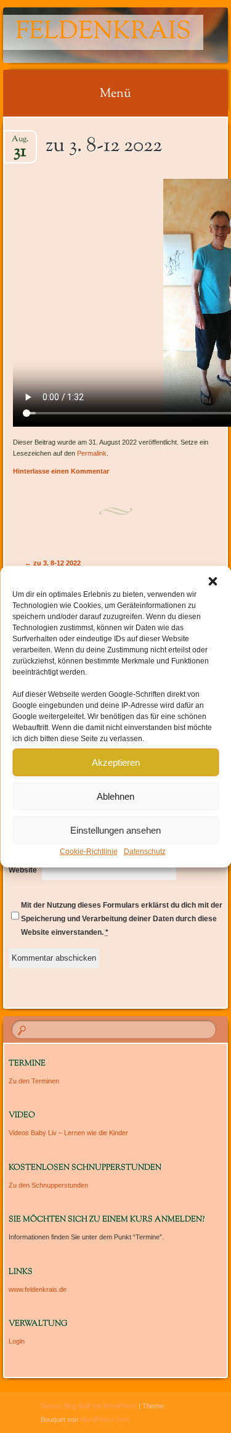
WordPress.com (104, 1419)
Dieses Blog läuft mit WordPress (89, 1406)
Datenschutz (145, 851)
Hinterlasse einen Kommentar (61, 471)
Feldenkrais (103, 32)
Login (17, 1341)
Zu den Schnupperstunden (48, 1185)
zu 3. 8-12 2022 (53, 563)
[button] (212, 581)
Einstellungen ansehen (115, 829)
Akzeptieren (116, 762)
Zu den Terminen (34, 1081)
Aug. (20, 143)
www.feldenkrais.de (38, 1289)
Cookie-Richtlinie (89, 851)
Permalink (92, 453)
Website (23, 870)
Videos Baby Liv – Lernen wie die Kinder (68, 1132)
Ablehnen (115, 795)
